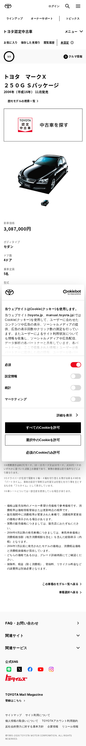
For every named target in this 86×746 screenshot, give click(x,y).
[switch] (76, 376)
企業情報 (52, 726)
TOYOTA (8, 6)
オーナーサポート (42, 18)
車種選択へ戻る (69, 592)
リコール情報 (70, 726)
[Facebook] (30, 669)
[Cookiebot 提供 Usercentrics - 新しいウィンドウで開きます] (61, 292)
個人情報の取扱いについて (21, 720)
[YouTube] (40, 669)
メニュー (71, 31)
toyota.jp (35, 315)
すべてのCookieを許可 (43, 427)
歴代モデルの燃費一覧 (22, 101)
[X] (19, 669)
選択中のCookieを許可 (43, 440)
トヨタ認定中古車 (18, 31)
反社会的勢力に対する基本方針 (24, 726)
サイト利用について (37, 715)
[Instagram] (51, 669)
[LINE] (8, 669)
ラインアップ (14, 18)
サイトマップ (13, 715)
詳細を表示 (64, 415)
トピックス (73, 18)
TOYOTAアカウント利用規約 (60, 720)
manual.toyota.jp (59, 315)
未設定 (65, 42)
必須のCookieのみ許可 (43, 452)
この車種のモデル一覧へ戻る (60, 584)
